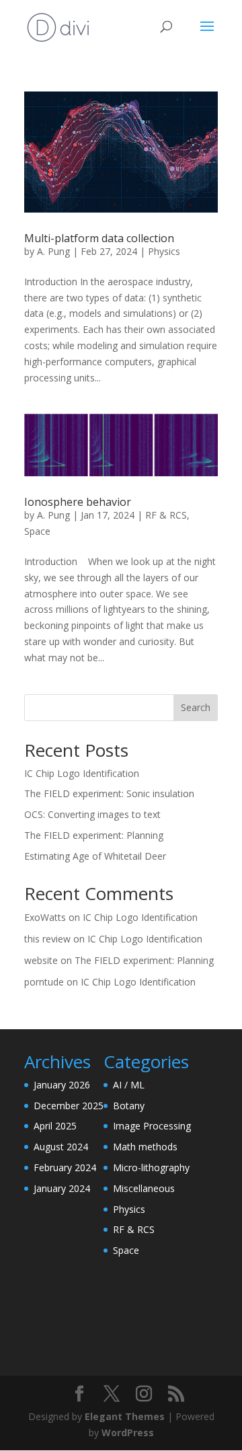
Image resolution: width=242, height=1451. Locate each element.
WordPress (128, 1432)
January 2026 (62, 1084)
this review (47, 938)
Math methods (145, 1146)
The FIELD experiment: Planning (93, 835)
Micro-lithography (151, 1167)
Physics (164, 251)
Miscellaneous (144, 1188)
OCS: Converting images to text (92, 814)
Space (37, 531)
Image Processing (152, 1125)
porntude (44, 981)
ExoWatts (45, 917)
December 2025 (69, 1105)
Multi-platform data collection (99, 238)
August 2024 (61, 1146)
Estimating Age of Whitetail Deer (95, 856)
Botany (129, 1105)
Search (195, 707)
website (41, 960)
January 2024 (62, 1188)
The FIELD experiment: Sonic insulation (109, 793)
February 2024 (65, 1167)
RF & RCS (166, 515)
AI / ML (129, 1084)
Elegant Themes (125, 1416)
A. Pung (53, 251)
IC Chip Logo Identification (81, 773)
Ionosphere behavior (77, 501)
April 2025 (55, 1125)
